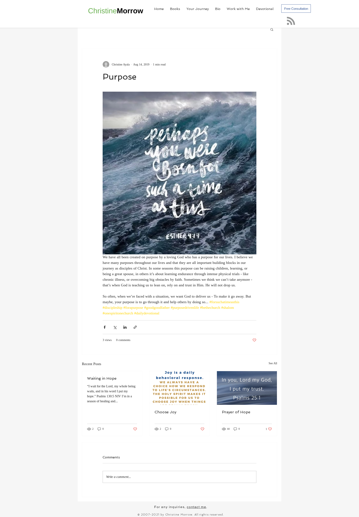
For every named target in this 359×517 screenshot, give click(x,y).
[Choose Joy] (180, 388)
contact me (196, 507)
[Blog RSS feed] (291, 21)
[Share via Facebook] (105, 327)
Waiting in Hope (102, 378)
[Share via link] (135, 327)
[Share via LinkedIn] (125, 327)
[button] (272, 29)
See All (273, 363)
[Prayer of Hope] (247, 388)
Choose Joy (165, 412)
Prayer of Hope (236, 412)
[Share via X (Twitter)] (115, 327)
